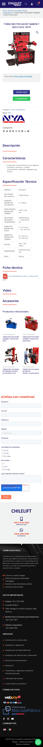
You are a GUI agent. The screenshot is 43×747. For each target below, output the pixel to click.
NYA (9, 113)
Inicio (5, 11)
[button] (4, 131)
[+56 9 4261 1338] (21, 530)
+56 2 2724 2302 (21, 522)
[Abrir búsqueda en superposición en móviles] (26, 4)
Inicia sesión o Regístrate (23, 76)
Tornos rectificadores (17, 110)
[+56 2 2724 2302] (21, 519)
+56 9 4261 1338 (21, 534)
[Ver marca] (14, 119)
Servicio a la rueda (14, 11)
